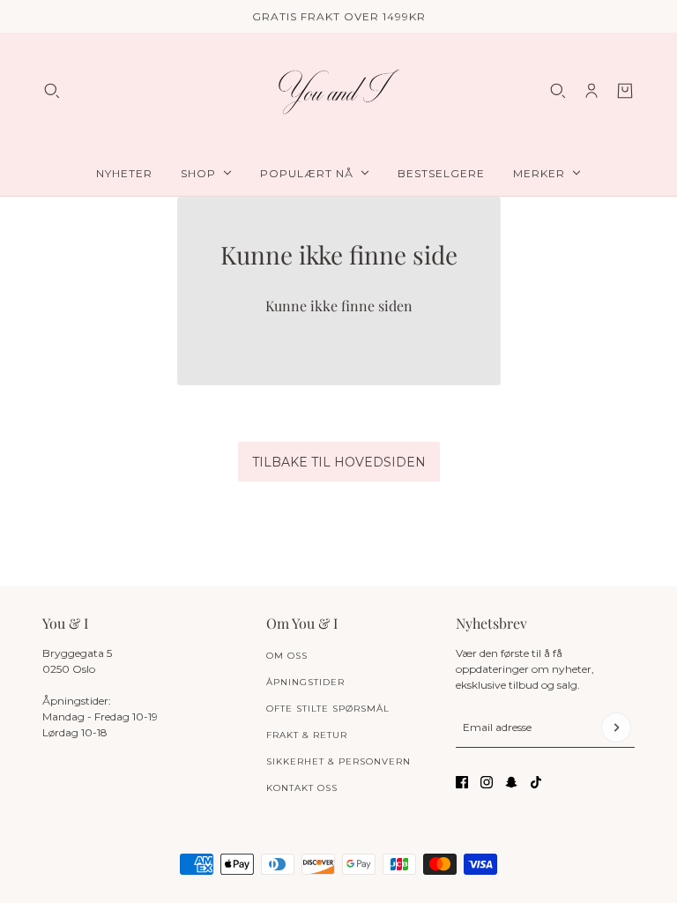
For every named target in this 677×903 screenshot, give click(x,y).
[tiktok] (536, 782)
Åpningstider (305, 682)
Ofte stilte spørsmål (328, 708)
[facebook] (462, 782)
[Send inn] (616, 728)
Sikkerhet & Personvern (338, 761)
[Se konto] (591, 91)
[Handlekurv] (625, 91)
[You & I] (338, 91)
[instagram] (486, 782)
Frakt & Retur (306, 735)
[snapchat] (511, 782)
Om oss (287, 655)
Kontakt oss (302, 788)
